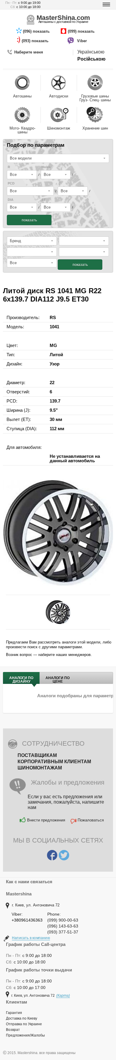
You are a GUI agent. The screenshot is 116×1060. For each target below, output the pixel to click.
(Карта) (63, 995)
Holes (46, 167)
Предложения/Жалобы (25, 1035)
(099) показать (82, 31)
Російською (91, 58)
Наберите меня (28, 52)
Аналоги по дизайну (21, 680)
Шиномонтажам (40, 767)
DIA (10, 199)
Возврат (13, 1030)
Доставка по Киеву (21, 1018)
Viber (82, 41)
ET (44, 199)
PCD (11, 183)
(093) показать (36, 41)
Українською (90, 51)
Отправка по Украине (24, 1024)
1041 (54, 326)
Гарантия (14, 1013)
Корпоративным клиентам (54, 761)
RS (53, 317)
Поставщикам (37, 755)
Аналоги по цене (58, 680)
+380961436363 (27, 920)
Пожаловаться (91, 820)
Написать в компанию (31, 938)
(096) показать (37, 31)
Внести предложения (46, 820)
